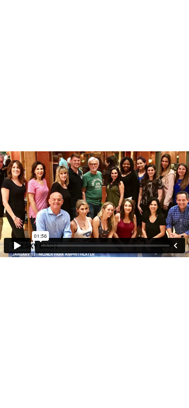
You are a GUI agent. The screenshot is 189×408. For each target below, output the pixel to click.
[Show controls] (175, 245)
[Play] (17, 245)
